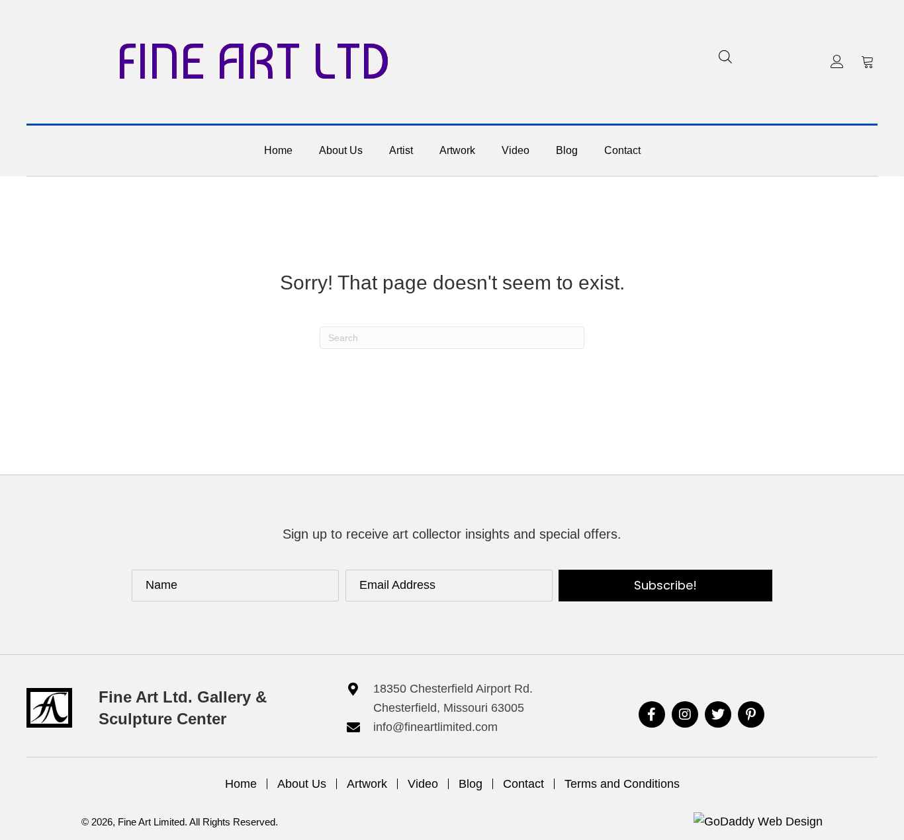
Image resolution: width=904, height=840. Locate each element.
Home (241, 784)
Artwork (367, 784)
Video (423, 784)
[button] (837, 61)
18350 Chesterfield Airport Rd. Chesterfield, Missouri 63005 (453, 698)
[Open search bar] (725, 56)
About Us (301, 784)
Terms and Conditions (622, 784)
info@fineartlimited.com (435, 727)
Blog (470, 784)
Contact (523, 784)
